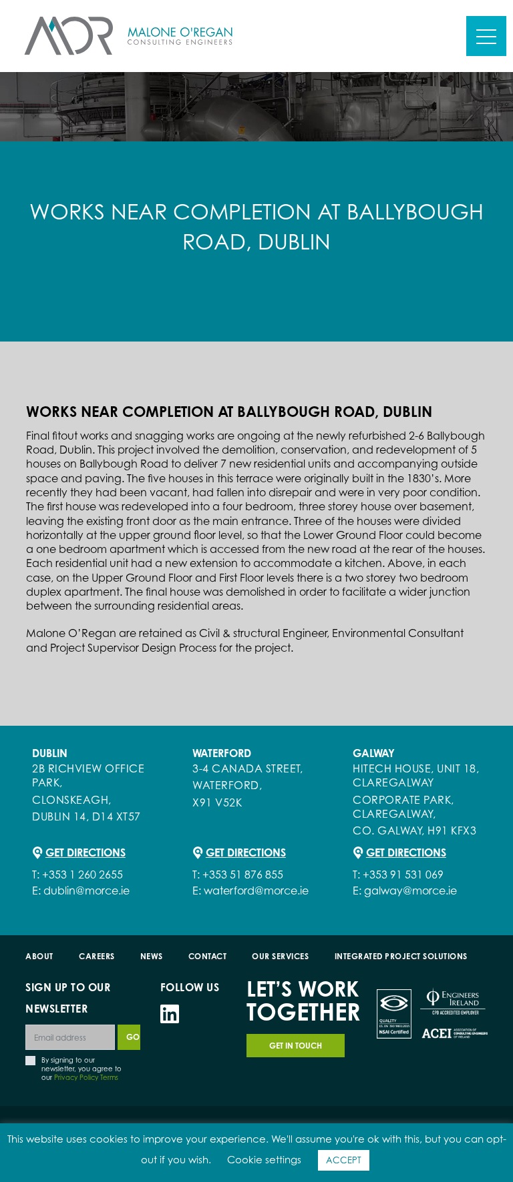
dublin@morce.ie (86, 890)
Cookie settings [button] (264, 1159)
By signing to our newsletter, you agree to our (81, 1068)
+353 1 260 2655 (82, 874)
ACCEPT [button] (343, 1160)
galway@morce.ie (410, 890)
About (39, 956)
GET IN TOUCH (295, 1046)
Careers (97, 956)
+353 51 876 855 (242, 874)
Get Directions (85, 852)
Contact (207, 956)
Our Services (280, 956)
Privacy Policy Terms (86, 1077)
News (151, 956)
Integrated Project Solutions (401, 956)
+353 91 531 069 (403, 874)
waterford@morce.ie (256, 890)
